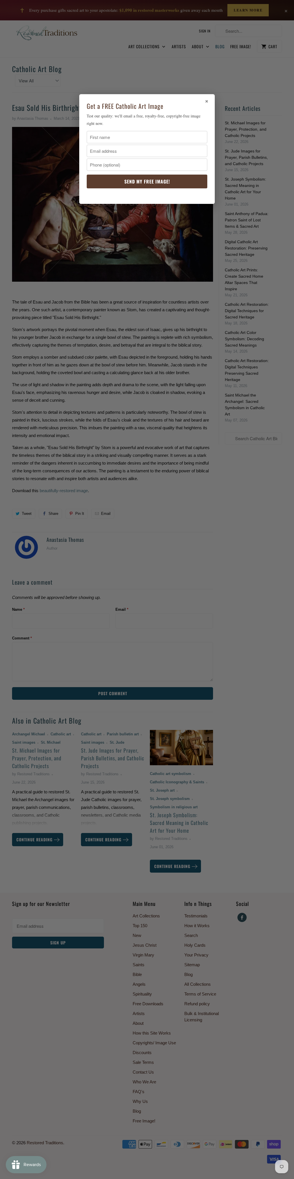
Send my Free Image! (147, 181)
